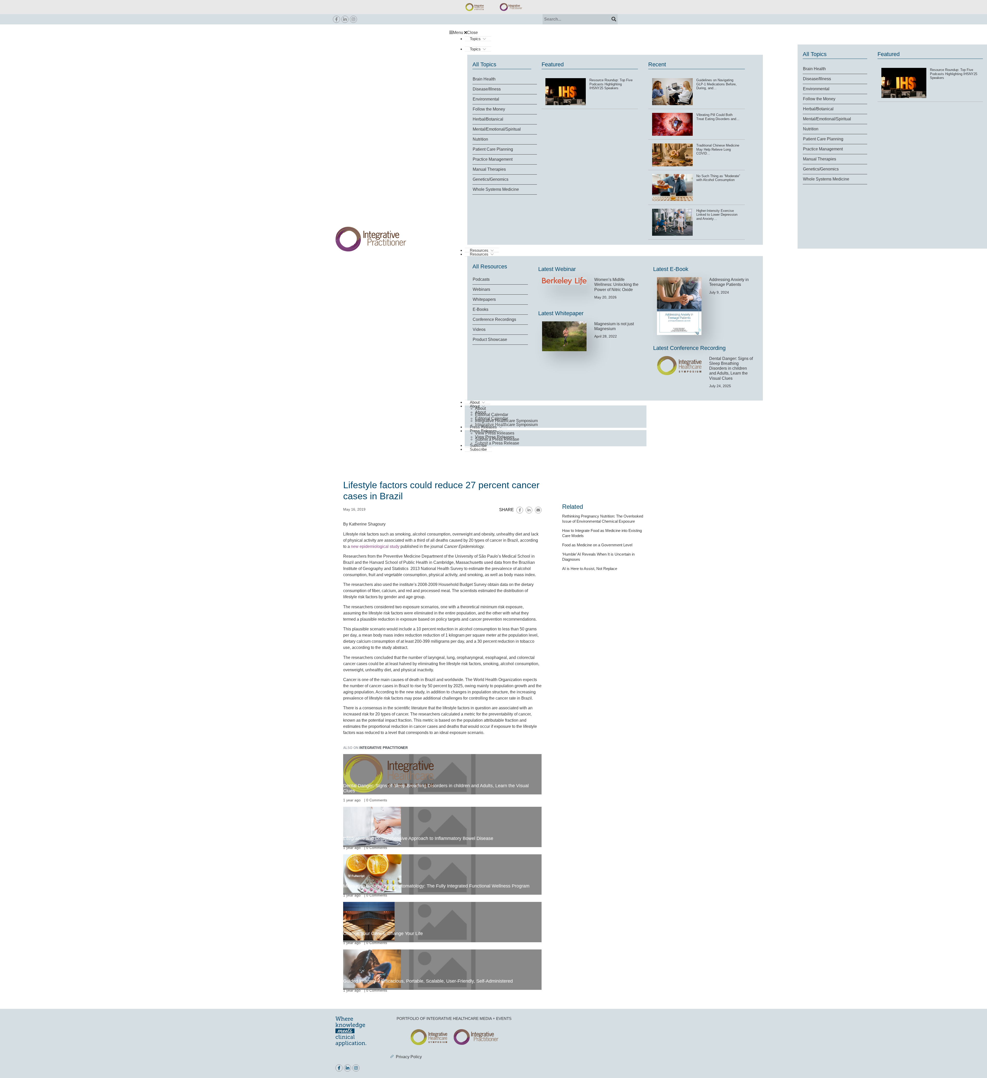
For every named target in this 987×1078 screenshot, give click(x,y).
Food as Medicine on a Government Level (597, 545)
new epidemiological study (375, 546)
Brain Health (814, 69)
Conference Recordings (494, 319)
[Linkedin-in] (345, 19)
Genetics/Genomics (821, 169)
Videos (479, 329)
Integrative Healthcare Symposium (506, 421)
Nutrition (810, 129)
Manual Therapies (819, 159)
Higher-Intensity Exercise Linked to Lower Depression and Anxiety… (716, 215)
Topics (475, 39)
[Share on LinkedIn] (529, 510)
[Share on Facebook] (519, 510)
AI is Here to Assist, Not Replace (589, 568)
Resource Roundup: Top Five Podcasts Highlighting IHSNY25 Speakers (953, 74)
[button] (550, 33)
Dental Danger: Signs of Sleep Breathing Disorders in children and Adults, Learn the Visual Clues (731, 368)
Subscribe (478, 449)
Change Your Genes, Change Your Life (383, 933)
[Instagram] (353, 19)
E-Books (480, 309)
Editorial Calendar (491, 414)
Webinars (481, 289)
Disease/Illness (817, 79)
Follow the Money (819, 99)
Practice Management (823, 149)
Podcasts (481, 279)
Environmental (816, 89)
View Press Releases (494, 433)
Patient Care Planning (823, 139)
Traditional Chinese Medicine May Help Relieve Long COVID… (717, 149)
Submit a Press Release (497, 443)
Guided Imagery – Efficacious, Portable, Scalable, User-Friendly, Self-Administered (428, 981)
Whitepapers (484, 299)
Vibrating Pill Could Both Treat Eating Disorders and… (717, 117)
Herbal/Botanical (818, 109)
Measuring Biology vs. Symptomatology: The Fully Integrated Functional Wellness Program (436, 886)
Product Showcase (490, 339)
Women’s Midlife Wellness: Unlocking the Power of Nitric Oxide (616, 284)
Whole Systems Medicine (826, 179)
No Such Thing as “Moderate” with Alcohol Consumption (718, 178)
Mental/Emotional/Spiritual (827, 119)
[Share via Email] (538, 510)
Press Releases (483, 427)
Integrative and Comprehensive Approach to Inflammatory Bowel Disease (418, 838)
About (480, 408)
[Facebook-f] (336, 19)
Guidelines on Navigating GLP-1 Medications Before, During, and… (716, 84)
